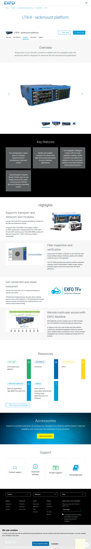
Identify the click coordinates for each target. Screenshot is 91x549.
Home (7, 8)
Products (13, 8)
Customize (54, 544)
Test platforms (38, 8)
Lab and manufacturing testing (25, 8)
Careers (8, 509)
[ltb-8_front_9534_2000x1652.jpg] (66, 123)
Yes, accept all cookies (40, 544)
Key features (17, 37)
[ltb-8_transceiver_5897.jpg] (56, 123)
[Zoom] (66, 221)
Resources (33, 37)
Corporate (8, 504)
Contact (8, 506)
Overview (8, 37)
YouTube (49, 512)
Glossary (35, 512)
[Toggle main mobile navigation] (86, 3)
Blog (34, 509)
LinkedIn (49, 504)
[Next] (82, 94)
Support (40, 37)
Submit (80, 510)
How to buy (22, 509)
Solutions (22, 506)
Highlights (25, 37)
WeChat (49, 514)
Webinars (35, 506)
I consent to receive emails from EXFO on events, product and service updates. (72, 518)
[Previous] (9, 94)
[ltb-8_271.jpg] (45, 94)
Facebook (49, 506)
